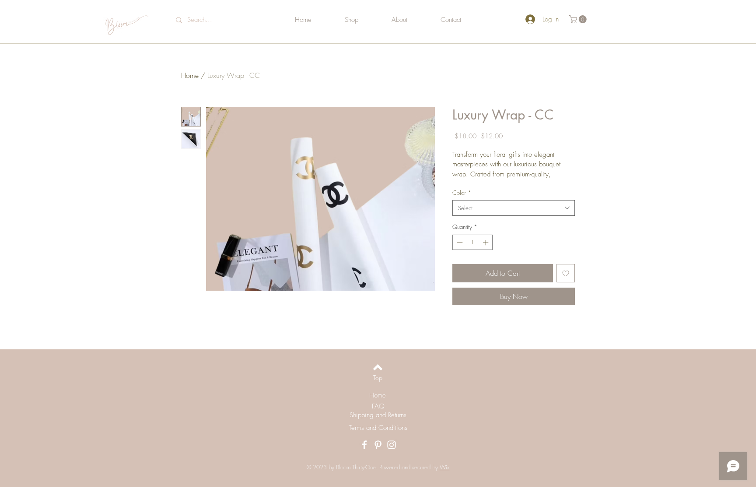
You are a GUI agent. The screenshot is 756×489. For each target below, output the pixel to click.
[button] (578, 19)
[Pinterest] (378, 444)
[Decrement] (459, 242)
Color (461, 193)
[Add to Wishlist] (565, 273)
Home (190, 75)
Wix (445, 467)
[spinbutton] (472, 242)
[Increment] (486, 242)
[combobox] (513, 208)
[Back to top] (377, 367)
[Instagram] (391, 444)
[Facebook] (364, 444)
